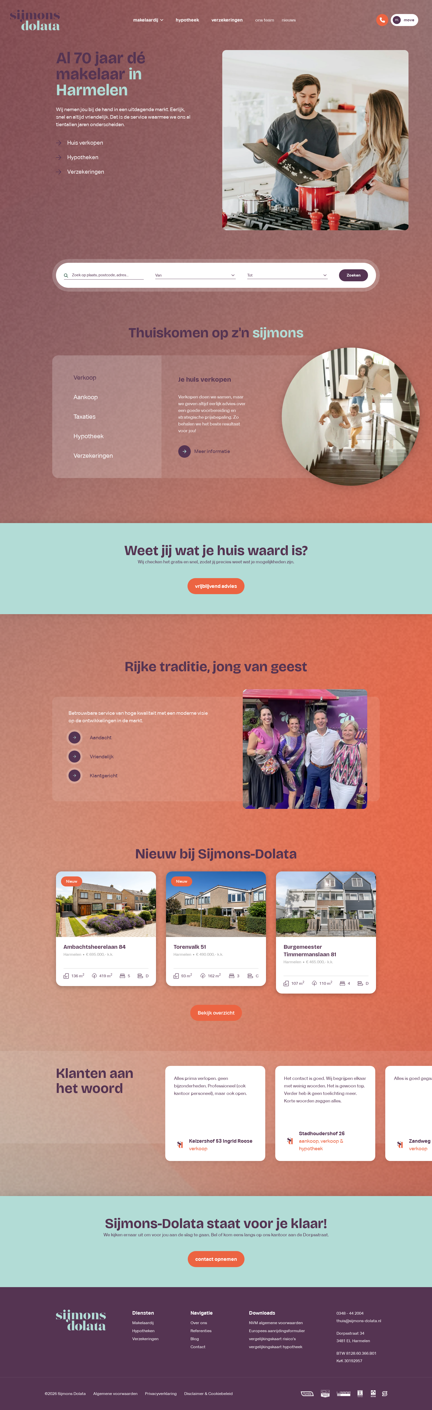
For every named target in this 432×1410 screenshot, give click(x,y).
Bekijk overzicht (216, 1013)
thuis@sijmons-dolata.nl (358, 1320)
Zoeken (353, 275)
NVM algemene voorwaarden (276, 1322)
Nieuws (289, 20)
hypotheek (89, 436)
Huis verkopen (85, 143)
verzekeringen (93, 455)
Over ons (198, 1322)
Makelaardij (145, 20)
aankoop (86, 397)
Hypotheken (82, 157)
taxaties (85, 416)
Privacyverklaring (161, 1393)
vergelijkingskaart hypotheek (275, 1346)
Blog (194, 1338)
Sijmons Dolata (72, 1393)
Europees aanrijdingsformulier (277, 1330)
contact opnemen (216, 1259)
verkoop (85, 377)
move (409, 20)
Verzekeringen (227, 20)
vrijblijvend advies (216, 586)
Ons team (264, 20)
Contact (198, 1346)
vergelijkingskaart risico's (272, 1338)
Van (158, 275)
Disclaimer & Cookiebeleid (208, 1393)
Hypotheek (187, 20)
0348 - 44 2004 (350, 1313)
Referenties (201, 1330)
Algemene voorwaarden (115, 1393)
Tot (249, 275)
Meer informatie (211, 451)
